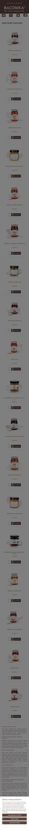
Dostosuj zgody (14, 819)
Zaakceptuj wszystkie (14, 822)
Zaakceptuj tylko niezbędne (14, 815)
